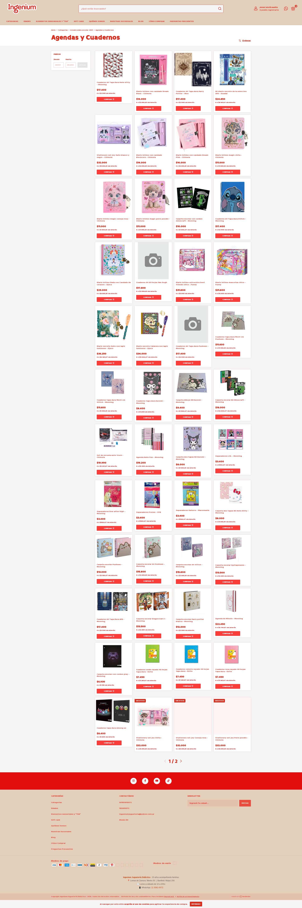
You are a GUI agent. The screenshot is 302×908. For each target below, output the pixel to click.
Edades (27, 21)
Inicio (53, 30)
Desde (56, 59)
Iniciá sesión (272, 7)
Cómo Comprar (157, 21)
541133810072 (125, 802)
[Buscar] (219, 8)
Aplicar (82, 65)
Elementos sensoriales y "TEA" (52, 21)
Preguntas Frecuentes (182, 21)
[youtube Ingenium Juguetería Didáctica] (157, 781)
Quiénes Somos (97, 21)
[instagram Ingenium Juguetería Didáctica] (133, 781)
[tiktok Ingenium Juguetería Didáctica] (168, 781)
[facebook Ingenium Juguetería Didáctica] (145, 781)
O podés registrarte (269, 10)
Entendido (196, 904)
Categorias (12, 21)
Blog (140, 21)
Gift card (79, 21)
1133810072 (124, 808)
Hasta (68, 59)
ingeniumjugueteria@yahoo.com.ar (136, 814)
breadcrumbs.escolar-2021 (81, 30)
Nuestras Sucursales (121, 21)
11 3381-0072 (157, 892)
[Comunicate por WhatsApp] (285, 9)
